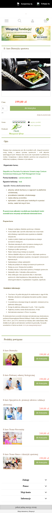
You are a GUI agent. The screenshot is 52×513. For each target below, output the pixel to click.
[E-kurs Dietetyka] (14, 359)
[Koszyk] (45, 20)
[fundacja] (26, 33)
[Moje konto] (32, 21)
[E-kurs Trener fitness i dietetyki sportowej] (14, 463)
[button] (6, 21)
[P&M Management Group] (16, 129)
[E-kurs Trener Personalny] (14, 438)
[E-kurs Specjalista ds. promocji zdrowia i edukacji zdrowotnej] (14, 413)
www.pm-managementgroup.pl (32, 325)
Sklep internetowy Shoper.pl (26, 511)
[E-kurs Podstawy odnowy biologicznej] (14, 384)
